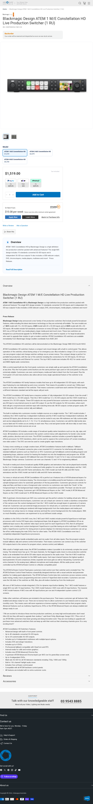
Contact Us (8, 743)
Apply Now (13, 217)
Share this (10, 232)
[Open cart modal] (84, 3)
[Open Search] (79, 3)
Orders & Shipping (10, 739)
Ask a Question (22, 226)
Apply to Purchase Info (51, 217)
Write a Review (8, 226)
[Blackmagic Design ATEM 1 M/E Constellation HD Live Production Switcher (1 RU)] (46, 85)
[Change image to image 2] (14, 136)
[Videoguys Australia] (16, 3)
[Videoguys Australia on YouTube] (19, 770)
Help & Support (9, 735)
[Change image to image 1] (6, 136)
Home (5, 9)
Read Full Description (14, 269)
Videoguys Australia (19, 793)
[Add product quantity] (13, 194)
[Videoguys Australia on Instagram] (12, 770)
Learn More (30, 217)
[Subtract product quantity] (6, 194)
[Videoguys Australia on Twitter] (4, 770)
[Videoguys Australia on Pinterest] (8, 770)
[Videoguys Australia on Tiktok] (15, 770)
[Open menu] (89, 3)
